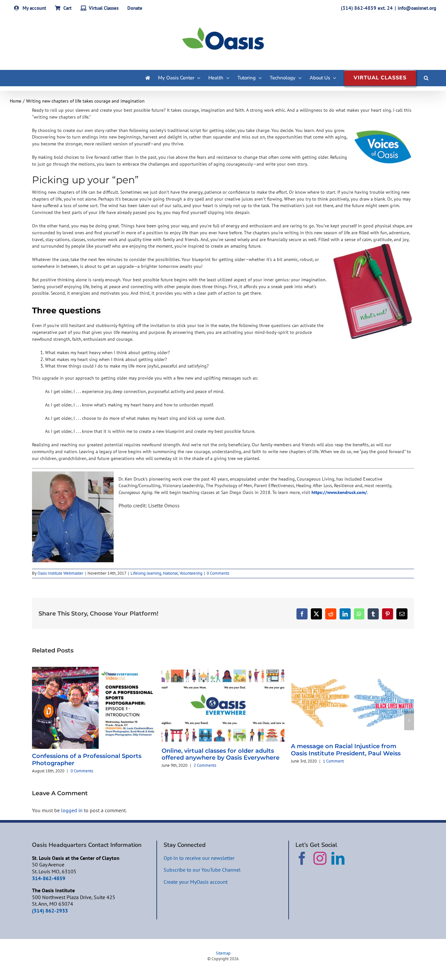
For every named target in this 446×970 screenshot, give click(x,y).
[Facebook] (302, 853)
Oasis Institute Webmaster (60, 573)
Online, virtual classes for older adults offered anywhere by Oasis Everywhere (109, 754)
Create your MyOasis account (196, 877)
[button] (426, 78)
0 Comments (218, 573)
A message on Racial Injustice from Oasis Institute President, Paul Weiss (234, 750)
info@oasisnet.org (417, 8)
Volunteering (191, 573)
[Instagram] (320, 853)
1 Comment (222, 761)
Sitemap (223, 948)
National (170, 573)
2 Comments (93, 765)
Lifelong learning (146, 573)
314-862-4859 (48, 873)
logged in (72, 805)
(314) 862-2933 (50, 906)
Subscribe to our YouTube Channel (202, 865)
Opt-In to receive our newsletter (199, 853)
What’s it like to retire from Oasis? (360, 756)
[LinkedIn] (337, 853)
